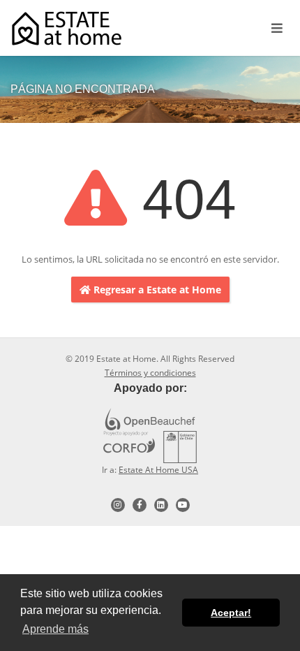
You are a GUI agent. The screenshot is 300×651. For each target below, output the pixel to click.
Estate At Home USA (158, 470)
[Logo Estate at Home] (66, 28)
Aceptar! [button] (231, 612)
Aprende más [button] (55, 629)
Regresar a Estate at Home (156, 289)
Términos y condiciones (150, 373)
